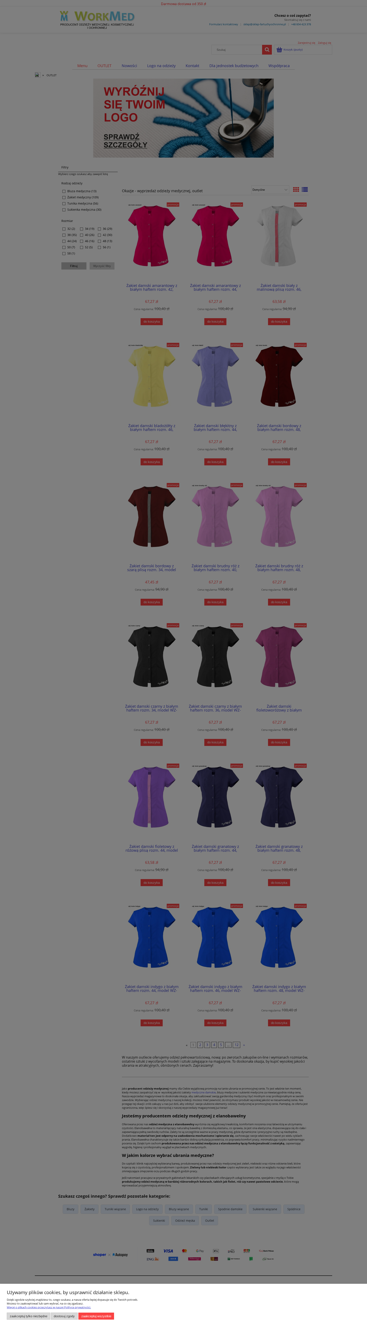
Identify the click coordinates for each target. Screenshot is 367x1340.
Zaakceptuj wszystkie (96, 1316)
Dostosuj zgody (64, 1316)
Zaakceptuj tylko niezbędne (28, 1316)
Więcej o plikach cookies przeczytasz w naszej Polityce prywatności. (49, 1307)
